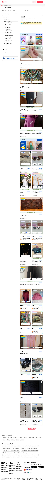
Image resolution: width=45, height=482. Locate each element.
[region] (31, 40)
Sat (40, 1)
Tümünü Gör (39, 34)
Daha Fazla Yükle (31, 428)
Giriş (34, 1)
